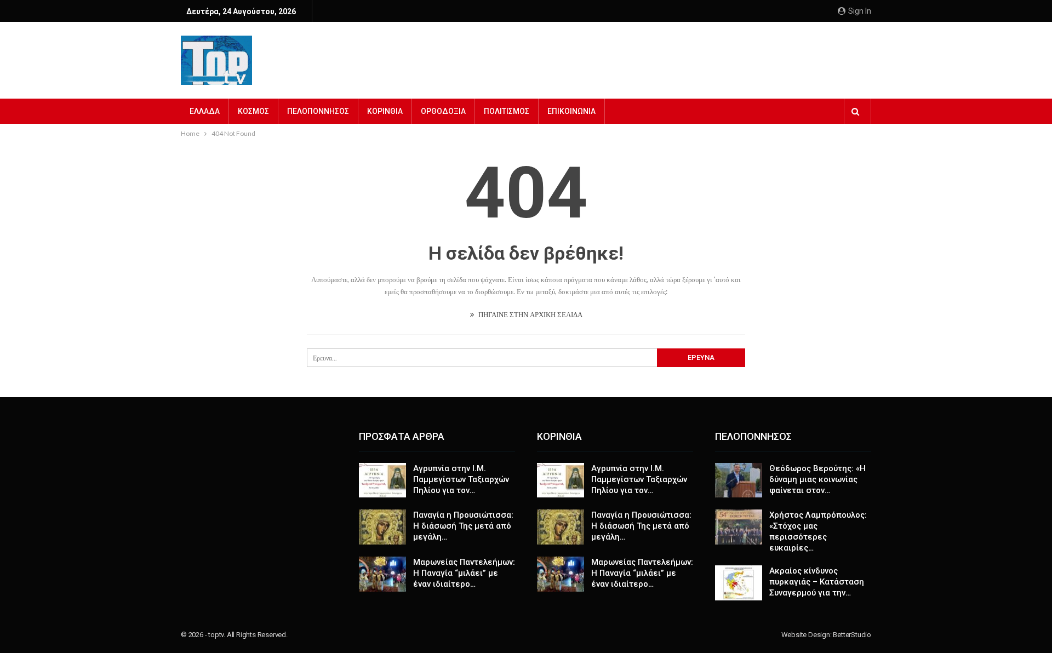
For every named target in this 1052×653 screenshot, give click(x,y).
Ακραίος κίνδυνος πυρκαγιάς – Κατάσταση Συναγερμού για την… (816, 582)
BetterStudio (852, 635)
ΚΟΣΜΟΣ (253, 111)
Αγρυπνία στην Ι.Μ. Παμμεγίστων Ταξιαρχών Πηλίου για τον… (461, 479)
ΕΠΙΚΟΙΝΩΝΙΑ (571, 111)
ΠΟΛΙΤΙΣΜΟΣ (506, 111)
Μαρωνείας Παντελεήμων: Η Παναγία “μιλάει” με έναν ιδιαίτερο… (464, 573)
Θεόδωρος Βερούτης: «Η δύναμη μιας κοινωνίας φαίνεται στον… (817, 479)
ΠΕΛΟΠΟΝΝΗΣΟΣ (318, 111)
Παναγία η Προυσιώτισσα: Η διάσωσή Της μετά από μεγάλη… (463, 526)
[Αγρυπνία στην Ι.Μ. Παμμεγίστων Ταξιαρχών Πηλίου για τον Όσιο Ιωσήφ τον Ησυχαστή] (382, 480)
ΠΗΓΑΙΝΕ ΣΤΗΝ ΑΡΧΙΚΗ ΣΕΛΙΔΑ (529, 314)
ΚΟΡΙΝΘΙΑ (385, 111)
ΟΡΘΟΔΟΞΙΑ (443, 111)
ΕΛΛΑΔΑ (205, 111)
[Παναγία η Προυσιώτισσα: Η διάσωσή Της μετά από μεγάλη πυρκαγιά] (382, 527)
